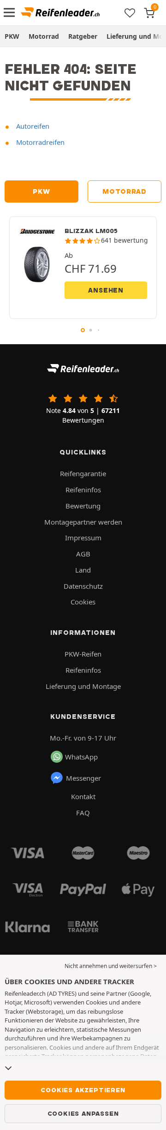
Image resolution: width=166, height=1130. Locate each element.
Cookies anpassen (83, 1113)
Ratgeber (82, 36)
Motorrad (44, 36)
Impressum (83, 537)
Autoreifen (31, 126)
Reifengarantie (83, 473)
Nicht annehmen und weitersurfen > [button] (111, 966)
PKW (12, 36)
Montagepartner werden (83, 521)
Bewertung (83, 505)
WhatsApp (81, 756)
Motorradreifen (39, 142)
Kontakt (83, 796)
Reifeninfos (83, 489)
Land (83, 569)
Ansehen (106, 290)
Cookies (83, 601)
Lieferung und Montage (83, 686)
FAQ (83, 812)
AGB (83, 553)
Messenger (83, 778)
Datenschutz (83, 586)
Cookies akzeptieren (83, 1090)
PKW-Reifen (83, 653)
